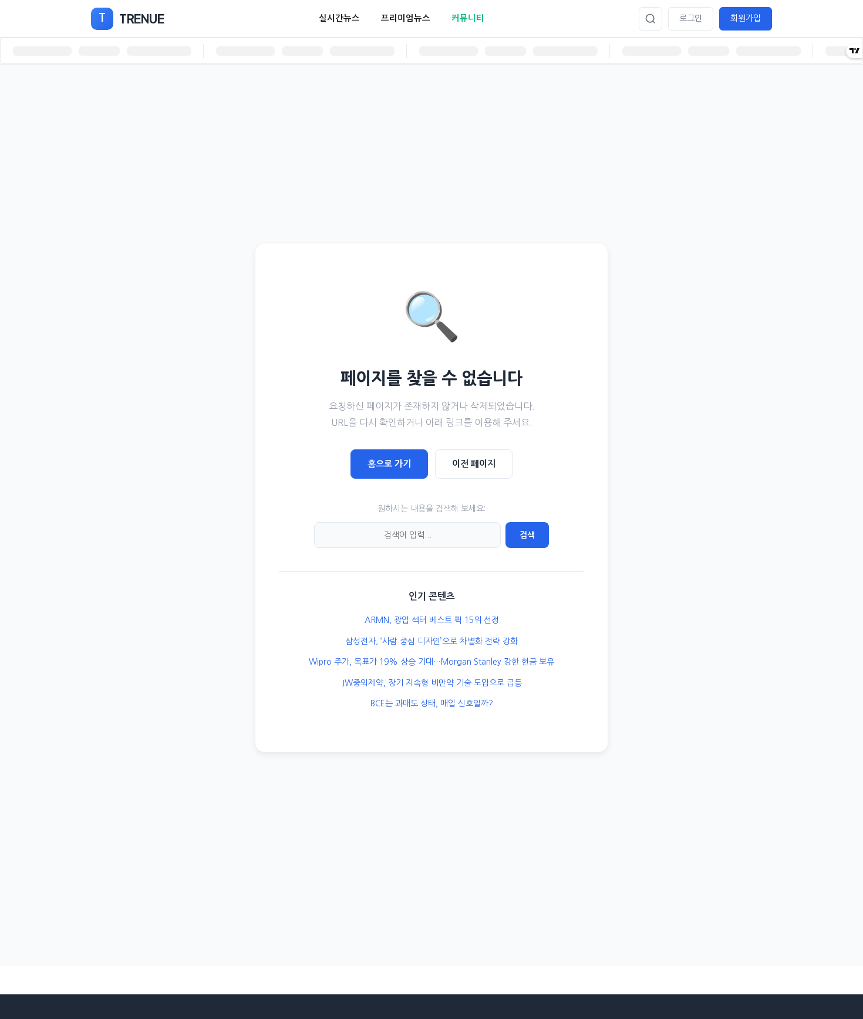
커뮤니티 (467, 18)
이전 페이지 (473, 463)
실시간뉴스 (339, 18)
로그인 (690, 18)
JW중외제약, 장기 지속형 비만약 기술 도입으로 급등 (432, 683)
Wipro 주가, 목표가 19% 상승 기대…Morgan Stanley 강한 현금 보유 (431, 662)
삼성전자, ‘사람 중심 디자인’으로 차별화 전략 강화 (431, 641)
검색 (527, 535)
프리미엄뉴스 (405, 18)
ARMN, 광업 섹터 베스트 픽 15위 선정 (432, 620)
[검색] (650, 19)
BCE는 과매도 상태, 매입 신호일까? (431, 703)
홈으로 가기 (389, 463)
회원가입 (745, 18)
